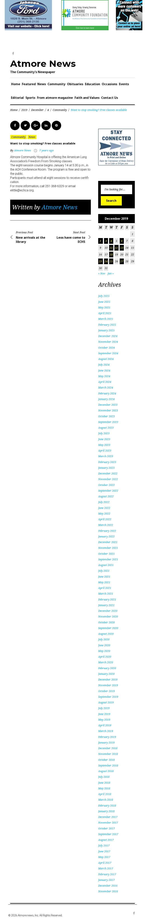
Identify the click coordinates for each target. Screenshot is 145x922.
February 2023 (107, 462)
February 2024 (107, 393)
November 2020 (108, 616)
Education (92, 84)
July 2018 (104, 777)
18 (111, 254)
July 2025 (104, 296)
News (41, 84)
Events (124, 84)
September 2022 (108, 490)
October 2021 (106, 553)
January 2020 (106, 674)
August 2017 (106, 840)
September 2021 (108, 559)
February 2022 (107, 531)
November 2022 (108, 479)
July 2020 (104, 639)
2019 (24, 110)
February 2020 (107, 668)
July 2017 (104, 845)
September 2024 (108, 353)
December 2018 (107, 748)
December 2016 (107, 885)
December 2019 (107, 679)
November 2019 (108, 685)
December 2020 (107, 611)
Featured (29, 84)
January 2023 (106, 468)
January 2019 (106, 742)
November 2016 (108, 891)
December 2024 (107, 336)
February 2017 (107, 874)
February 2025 (107, 324)
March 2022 (105, 525)
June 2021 (104, 576)
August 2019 (106, 702)
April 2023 (104, 450)
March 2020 (105, 662)
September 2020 (108, 628)
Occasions (109, 84)
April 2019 (104, 725)
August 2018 (106, 771)
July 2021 (104, 570)
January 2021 (106, 605)
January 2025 (106, 330)
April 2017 (104, 862)
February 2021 (107, 599)
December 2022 (107, 473)
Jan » (111, 273)
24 (106, 261)
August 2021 (106, 565)
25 (111, 261)
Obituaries (75, 84)
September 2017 (108, 834)
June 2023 (104, 439)
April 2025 (104, 313)
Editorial (17, 98)
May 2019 (104, 719)
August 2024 (106, 359)
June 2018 (104, 782)
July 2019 (104, 708)
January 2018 (106, 811)
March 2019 (105, 731)
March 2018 (105, 799)
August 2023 (106, 427)
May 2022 (104, 513)
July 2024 (104, 364)
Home (15, 84)
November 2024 (108, 341)
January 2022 (106, 536)
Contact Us (109, 98)
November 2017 (108, 822)
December (37, 110)
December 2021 (107, 542)
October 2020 (106, 622)
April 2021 (104, 588)
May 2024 (104, 376)
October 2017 (106, 828)
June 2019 (104, 714)
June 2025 (104, 302)
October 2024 (106, 347)
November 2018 (108, 754)
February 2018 (107, 805)
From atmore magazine (55, 98)
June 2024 (104, 370)
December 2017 (107, 817)
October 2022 (106, 485)
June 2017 (104, 851)
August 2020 (106, 633)
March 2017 (105, 868)
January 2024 (106, 399)
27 (121, 261)
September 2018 (108, 765)
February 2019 (107, 737)
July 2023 (104, 433)
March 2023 (105, 456)
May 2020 (104, 651)
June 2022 (104, 508)
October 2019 (106, 691)
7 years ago (46, 150)
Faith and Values (87, 98)
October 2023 (106, 416)
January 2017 (106, 880)
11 (111, 247)
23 (100, 261)
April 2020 (104, 656)
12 (116, 247)
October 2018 (106, 760)
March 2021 (105, 593)
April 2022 (104, 519)
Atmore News (43, 63)
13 (121, 247)
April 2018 (104, 794)
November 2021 (108, 548)
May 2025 (104, 307)
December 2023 (107, 404)
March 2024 (105, 387)
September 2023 (108, 422)
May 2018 (104, 788)
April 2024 (104, 382)
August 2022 (106, 496)
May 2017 (104, 857)
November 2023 (108, 410)
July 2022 (104, 502)
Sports (30, 98)
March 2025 (105, 319)
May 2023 (104, 445)
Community (56, 84)
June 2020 (104, 645)
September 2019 (108, 697)
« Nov (101, 273)
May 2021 (104, 582)
